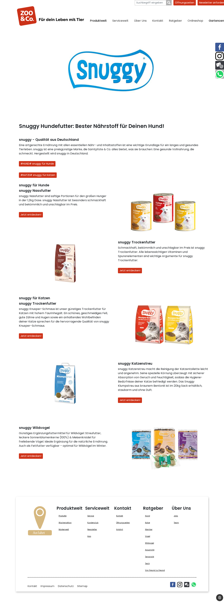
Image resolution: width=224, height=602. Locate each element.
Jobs (176, 516)
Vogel (147, 536)
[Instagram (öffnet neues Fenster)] (179, 584)
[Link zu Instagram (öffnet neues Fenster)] (219, 56)
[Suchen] (169, 2)
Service (90, 516)
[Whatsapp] (193, 584)
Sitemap (82, 586)
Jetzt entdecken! (30, 214)
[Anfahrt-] (40, 522)
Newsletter (92, 529)
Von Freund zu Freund (155, 570)
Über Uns (140, 21)
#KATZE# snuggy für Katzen (37, 175)
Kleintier (148, 529)
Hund (147, 516)
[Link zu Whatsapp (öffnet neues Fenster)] (219, 74)
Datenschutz (66, 586)
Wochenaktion (65, 522)
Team (176, 522)
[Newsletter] (186, 584)
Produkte (62, 516)
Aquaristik (149, 550)
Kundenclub (92, 522)
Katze (147, 522)
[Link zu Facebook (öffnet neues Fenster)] (219, 47)
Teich (147, 563)
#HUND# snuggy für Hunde (37, 163)
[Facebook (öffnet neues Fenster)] (172, 584)
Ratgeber (175, 21)
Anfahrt (119, 529)
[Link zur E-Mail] (219, 65)
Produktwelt (98, 21)
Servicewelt (120, 21)
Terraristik (149, 556)
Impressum (47, 586)
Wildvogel (149, 543)
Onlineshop (195, 21)
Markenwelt (64, 529)
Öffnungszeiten (184, 2)
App (89, 536)
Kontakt (157, 21)
